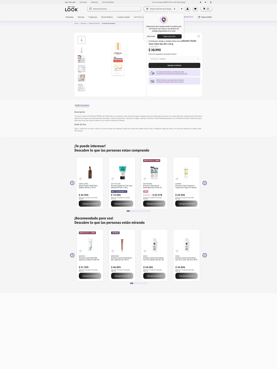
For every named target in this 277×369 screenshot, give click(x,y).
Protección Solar (94, 23)
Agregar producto (174, 65)
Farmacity (83, 2)
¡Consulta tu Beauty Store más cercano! (170, 82)
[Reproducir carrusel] (205, 2)
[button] (187, 11)
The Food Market (108, 2)
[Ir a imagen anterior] (200, 2)
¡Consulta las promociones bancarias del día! (171, 74)
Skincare (83, 23)
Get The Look (70, 2)
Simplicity (94, 2)
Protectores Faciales (108, 23)
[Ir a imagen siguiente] (210, 2)
